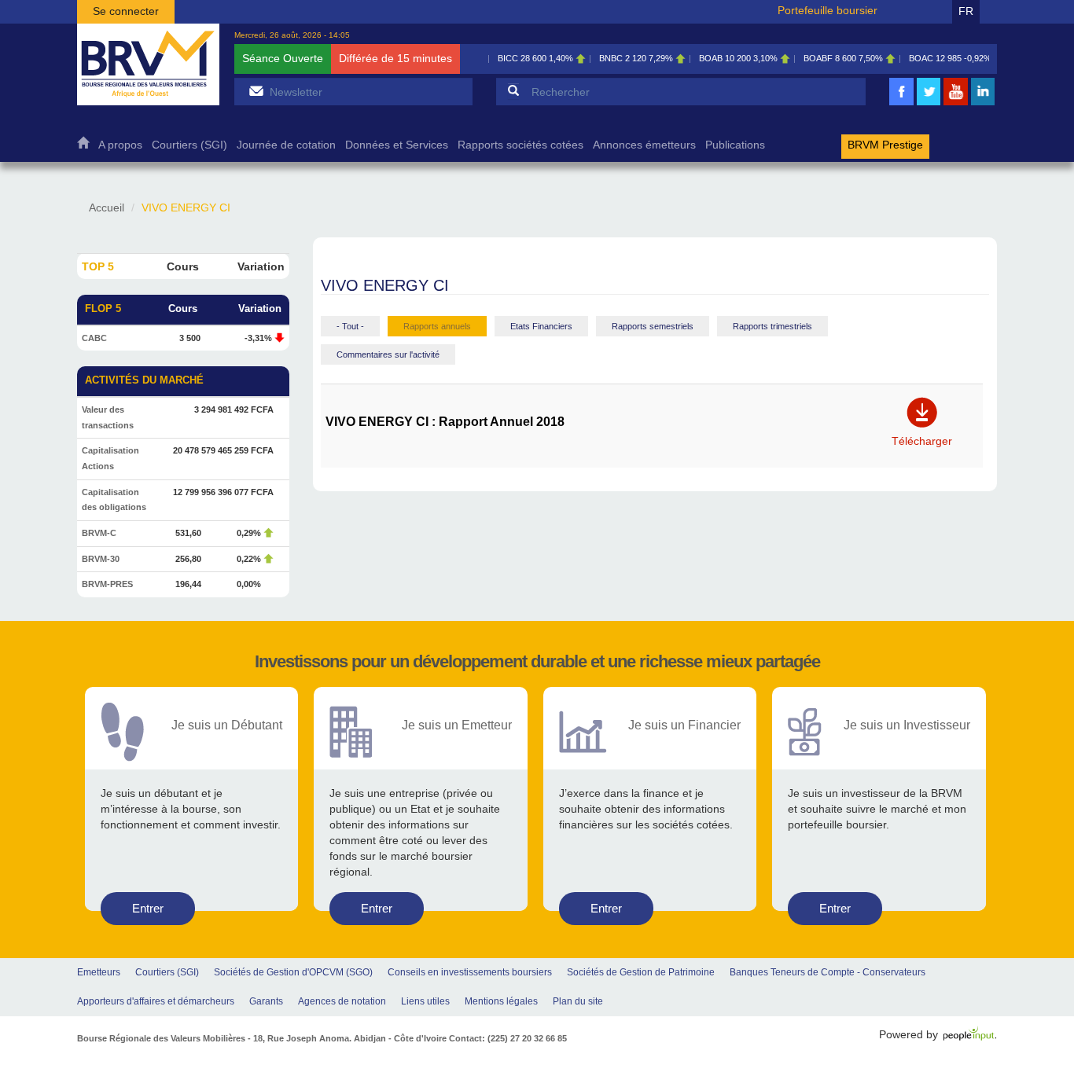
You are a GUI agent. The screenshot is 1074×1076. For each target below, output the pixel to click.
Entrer (148, 908)
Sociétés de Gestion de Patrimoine (641, 972)
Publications (735, 145)
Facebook (902, 103)
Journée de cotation (286, 145)
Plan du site (578, 1001)
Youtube (956, 103)
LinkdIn (983, 103)
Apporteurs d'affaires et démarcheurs (155, 1001)
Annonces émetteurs (644, 145)
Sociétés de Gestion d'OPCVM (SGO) (293, 972)
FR (965, 11)
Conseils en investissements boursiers (470, 972)
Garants (266, 1001)
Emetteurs (98, 972)
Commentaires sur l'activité (388, 354)
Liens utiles (425, 1001)
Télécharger (922, 436)
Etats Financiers (541, 326)
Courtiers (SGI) (189, 145)
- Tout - (350, 326)
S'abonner (256, 91)
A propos (120, 145)
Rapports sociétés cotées (520, 145)
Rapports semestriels (652, 326)
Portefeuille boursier (827, 10)
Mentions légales (501, 1001)
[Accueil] (148, 64)
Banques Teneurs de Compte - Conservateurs (827, 972)
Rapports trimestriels (772, 326)
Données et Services (396, 145)
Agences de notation (342, 1001)
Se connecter (126, 11)
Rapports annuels (437, 326)
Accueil (83, 146)
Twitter (928, 103)
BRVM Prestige (885, 145)
